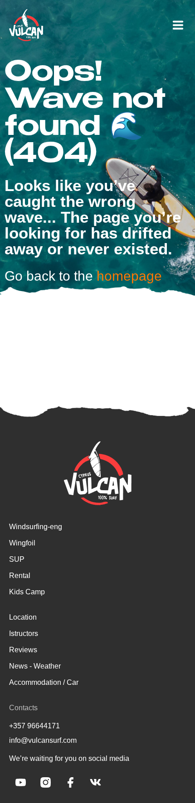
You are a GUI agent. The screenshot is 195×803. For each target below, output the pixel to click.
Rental (19, 575)
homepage (129, 275)
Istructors (23, 633)
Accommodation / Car (43, 682)
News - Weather (35, 666)
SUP (16, 559)
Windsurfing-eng (35, 527)
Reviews (23, 650)
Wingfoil (22, 543)
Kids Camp (27, 592)
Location (23, 617)
